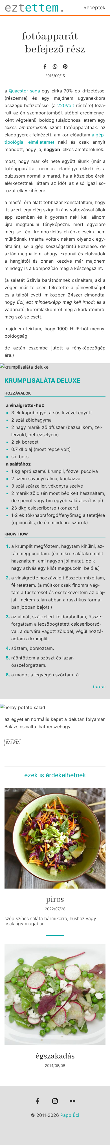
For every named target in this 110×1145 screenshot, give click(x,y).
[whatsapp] (55, 66)
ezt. (35, 7)
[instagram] (55, 1101)
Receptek (94, 7)
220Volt (65, 105)
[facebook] (45, 66)
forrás (99, 686)
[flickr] (72, 1101)
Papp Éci (69, 1115)
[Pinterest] (65, 66)
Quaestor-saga (24, 91)
